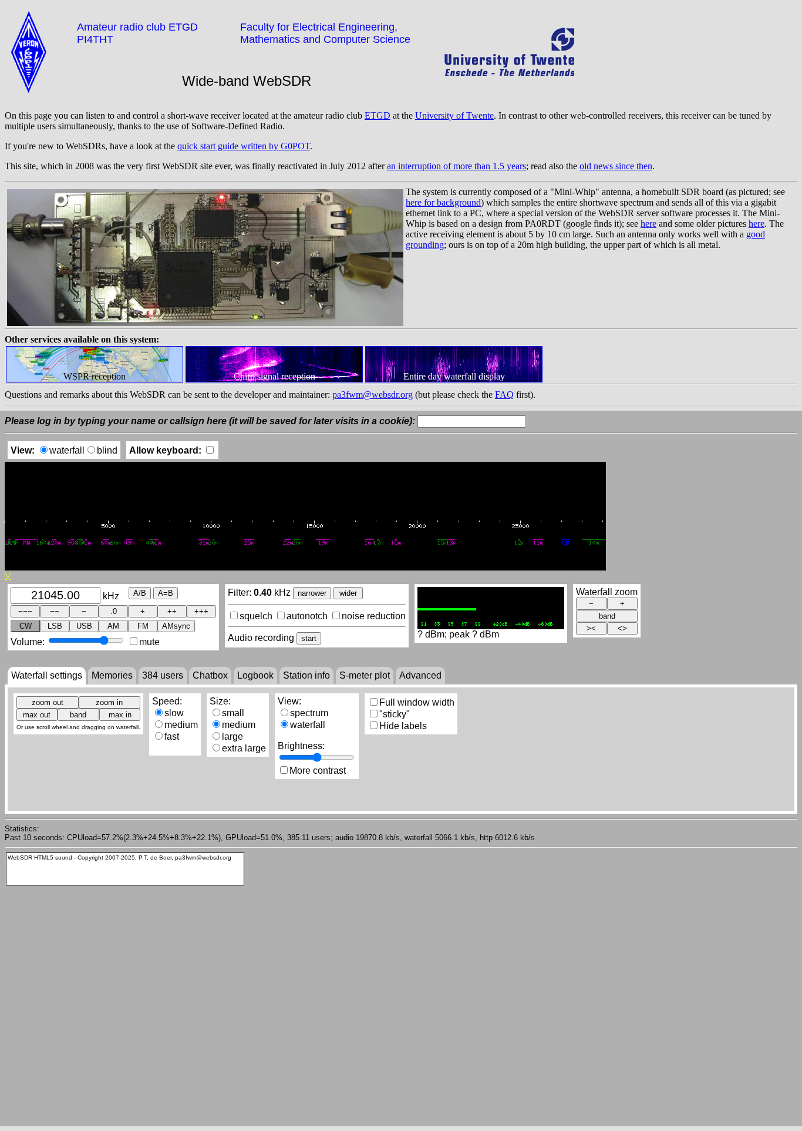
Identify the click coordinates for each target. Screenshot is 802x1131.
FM (143, 626)
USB (84, 626)
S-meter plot (364, 675)
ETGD (377, 115)
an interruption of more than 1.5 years (456, 166)
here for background (443, 202)
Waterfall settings (46, 675)
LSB (55, 626)
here (648, 224)
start (308, 638)
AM (113, 626)
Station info (306, 675)
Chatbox (210, 675)
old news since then (615, 166)
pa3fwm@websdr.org (372, 395)
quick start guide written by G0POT (243, 146)
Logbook (255, 675)
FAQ (504, 395)
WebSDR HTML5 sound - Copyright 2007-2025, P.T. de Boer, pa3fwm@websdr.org (119, 857)
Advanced (420, 675)
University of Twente (454, 115)
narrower (312, 593)
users (162, 675)
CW (25, 626)
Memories (112, 675)
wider (348, 593)
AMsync (176, 626)
